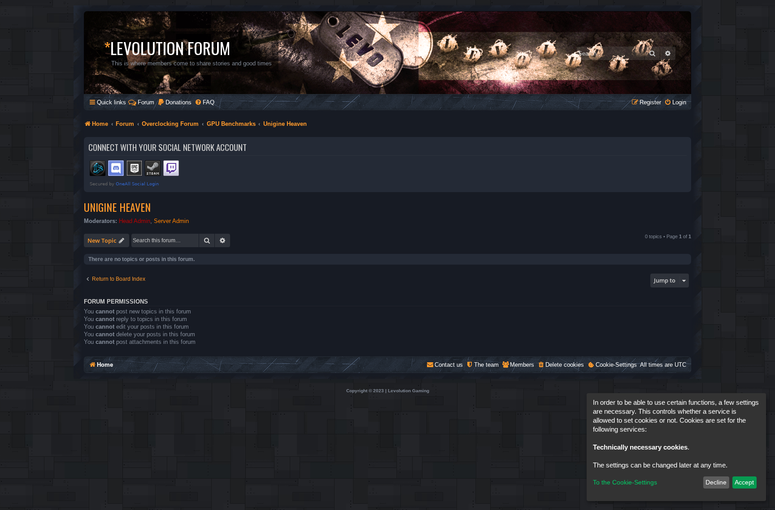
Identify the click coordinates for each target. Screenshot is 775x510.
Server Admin (171, 221)
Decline (716, 482)
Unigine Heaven (117, 207)
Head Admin (134, 221)
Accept (744, 482)
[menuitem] (174, 102)
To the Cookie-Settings (625, 482)
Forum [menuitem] (146, 102)
